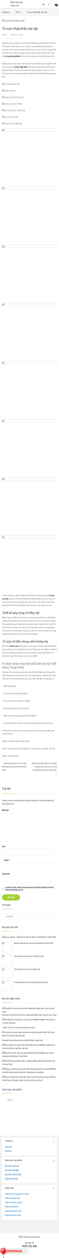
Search (43, 4)
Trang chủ (5, 12)
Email (7, 860)
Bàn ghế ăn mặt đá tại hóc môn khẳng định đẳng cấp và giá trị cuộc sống (29, 1015)
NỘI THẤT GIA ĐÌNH (12, 1170)
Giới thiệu (8, 1151)
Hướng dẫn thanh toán (13, 1211)
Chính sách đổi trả (11, 1207)
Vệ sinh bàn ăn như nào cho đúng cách (29, 956)
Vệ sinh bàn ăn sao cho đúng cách (27, 969)
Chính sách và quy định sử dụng (17, 1194)
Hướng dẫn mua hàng (13, 1215)
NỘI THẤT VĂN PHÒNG (13, 1175)
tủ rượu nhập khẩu (20, 67)
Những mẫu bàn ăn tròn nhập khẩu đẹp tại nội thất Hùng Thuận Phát (14, 766)
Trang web (6, 874)
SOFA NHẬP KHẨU (11, 1179)
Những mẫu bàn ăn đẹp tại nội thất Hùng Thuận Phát (36, 937)
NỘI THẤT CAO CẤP (12, 1166)
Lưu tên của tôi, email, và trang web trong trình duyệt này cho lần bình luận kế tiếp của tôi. (29, 888)
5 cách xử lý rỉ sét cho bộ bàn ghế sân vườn (18, 1027)
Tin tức (18, 12)
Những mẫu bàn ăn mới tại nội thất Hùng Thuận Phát (33, 943)
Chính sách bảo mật (12, 1198)
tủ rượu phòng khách (12, 56)
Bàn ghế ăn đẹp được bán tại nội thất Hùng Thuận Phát (22, 1040)
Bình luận (5, 810)
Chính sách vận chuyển (13, 1202)
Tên (4, 847)
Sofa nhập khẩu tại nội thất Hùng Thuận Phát (31, 982)
